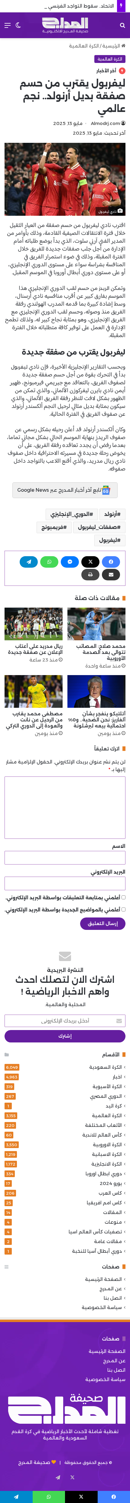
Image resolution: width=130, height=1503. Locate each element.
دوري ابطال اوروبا (104, 1173)
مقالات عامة (108, 1241)
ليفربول (19, 367)
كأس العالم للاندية (102, 1135)
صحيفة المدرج (34, 1462)
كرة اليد (114, 1106)
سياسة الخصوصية (102, 1307)
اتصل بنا (113, 1298)
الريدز (103, 288)
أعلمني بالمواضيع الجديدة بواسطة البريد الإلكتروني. (62, 910)
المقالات (112, 1212)
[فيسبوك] (111, 562)
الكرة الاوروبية (107, 1144)
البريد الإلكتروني (108, 872)
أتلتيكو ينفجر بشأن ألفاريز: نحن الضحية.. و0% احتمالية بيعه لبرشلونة (96, 720)
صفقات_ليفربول (97, 527)
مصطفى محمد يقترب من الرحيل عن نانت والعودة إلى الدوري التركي (34, 720)
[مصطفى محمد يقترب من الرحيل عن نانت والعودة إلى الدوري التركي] (34, 691)
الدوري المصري (106, 1096)
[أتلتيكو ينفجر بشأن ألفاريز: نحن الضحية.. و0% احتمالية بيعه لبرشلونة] (96, 691)
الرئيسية (111, 46)
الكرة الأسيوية (107, 1086)
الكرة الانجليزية (106, 1164)
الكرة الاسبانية (107, 1154)
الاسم (118, 846)
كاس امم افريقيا (104, 1203)
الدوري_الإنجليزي (69, 514)
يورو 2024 (111, 1183)
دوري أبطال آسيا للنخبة (97, 1251)
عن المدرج (110, 1288)
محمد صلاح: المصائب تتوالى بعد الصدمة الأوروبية (100, 652)
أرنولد (110, 514)
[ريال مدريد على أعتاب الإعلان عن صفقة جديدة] (34, 624)
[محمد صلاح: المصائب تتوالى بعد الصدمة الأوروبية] (96, 624)
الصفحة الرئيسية (103, 1279)
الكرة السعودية (105, 1067)
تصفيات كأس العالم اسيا (95, 1232)
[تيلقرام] (29, 562)
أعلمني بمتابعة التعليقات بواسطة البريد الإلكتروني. (62, 898)
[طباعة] (90, 574)
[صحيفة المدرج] (65, 25)
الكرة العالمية (84, 46)
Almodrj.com (105, 123)
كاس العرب (110, 1193)
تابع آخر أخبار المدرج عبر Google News (59, 490)
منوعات (113, 1222)
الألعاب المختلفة (103, 1125)
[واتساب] (49, 562)
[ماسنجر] (70, 562)
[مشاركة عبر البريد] (111, 574)
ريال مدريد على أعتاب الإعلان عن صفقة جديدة (35, 649)
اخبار (117, 1077)
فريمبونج (52, 527)
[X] (90, 562)
